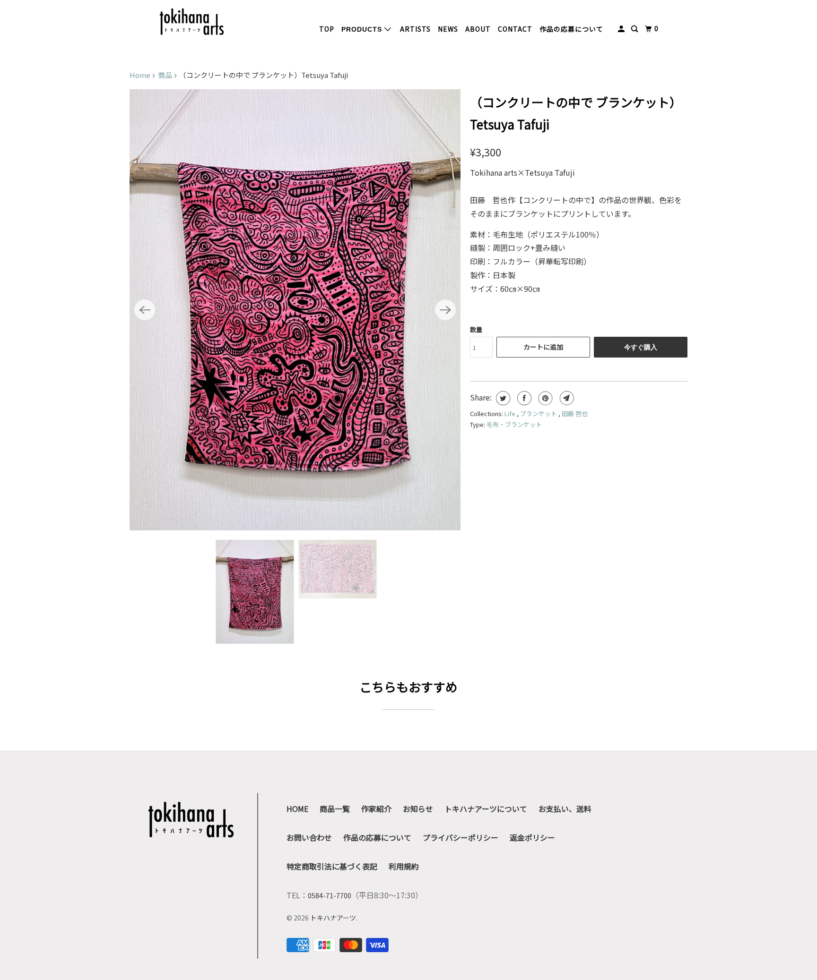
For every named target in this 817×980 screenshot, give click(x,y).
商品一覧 (335, 808)
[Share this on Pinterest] (544, 398)
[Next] (445, 309)
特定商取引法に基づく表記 (332, 866)
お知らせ (418, 808)
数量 (476, 329)
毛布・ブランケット (514, 424)
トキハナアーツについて (485, 808)
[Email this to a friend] (565, 398)
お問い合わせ (309, 837)
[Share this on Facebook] (523, 398)
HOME (297, 808)
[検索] (635, 29)
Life (510, 413)
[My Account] (622, 29)
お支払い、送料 (565, 808)
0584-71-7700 (329, 895)
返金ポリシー (532, 837)
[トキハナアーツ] (191, 21)
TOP (326, 29)
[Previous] (144, 309)
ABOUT (478, 29)
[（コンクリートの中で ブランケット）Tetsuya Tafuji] (295, 309)
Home (140, 75)
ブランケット (539, 413)
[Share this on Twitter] (502, 398)
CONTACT (515, 29)
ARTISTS (415, 29)
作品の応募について (571, 29)
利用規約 (404, 866)
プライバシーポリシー (460, 837)
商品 (165, 75)
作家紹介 (376, 808)
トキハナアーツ (333, 917)
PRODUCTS (362, 29)
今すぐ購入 (640, 347)
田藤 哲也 (575, 413)
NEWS (448, 29)
